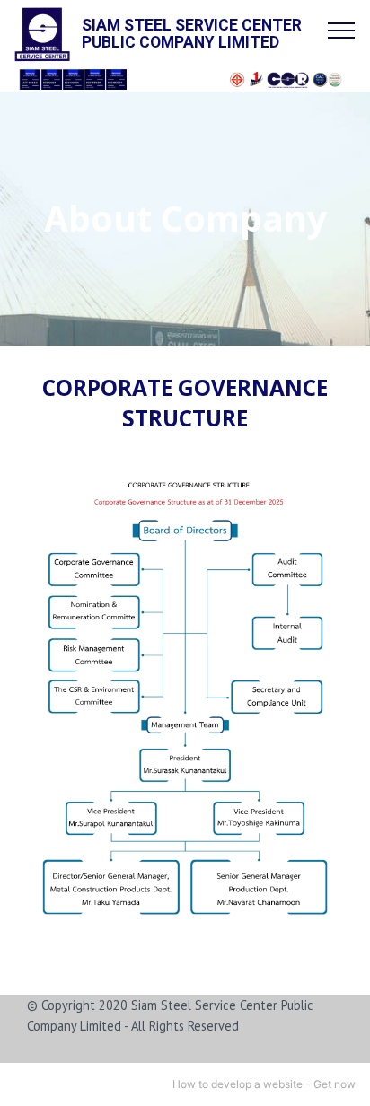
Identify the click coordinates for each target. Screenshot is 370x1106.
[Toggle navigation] (342, 30)
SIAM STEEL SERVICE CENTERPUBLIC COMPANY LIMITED (192, 34)
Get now (334, 1084)
